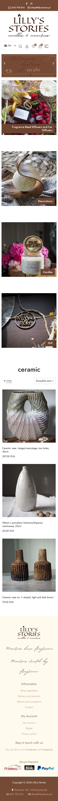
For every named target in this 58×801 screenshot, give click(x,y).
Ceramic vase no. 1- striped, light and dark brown (28, 597)
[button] (4, 63)
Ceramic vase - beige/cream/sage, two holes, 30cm (25, 449)
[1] (33, 46)
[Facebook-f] (26, 4)
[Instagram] (31, 4)
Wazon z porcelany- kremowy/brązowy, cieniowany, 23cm (22, 524)
